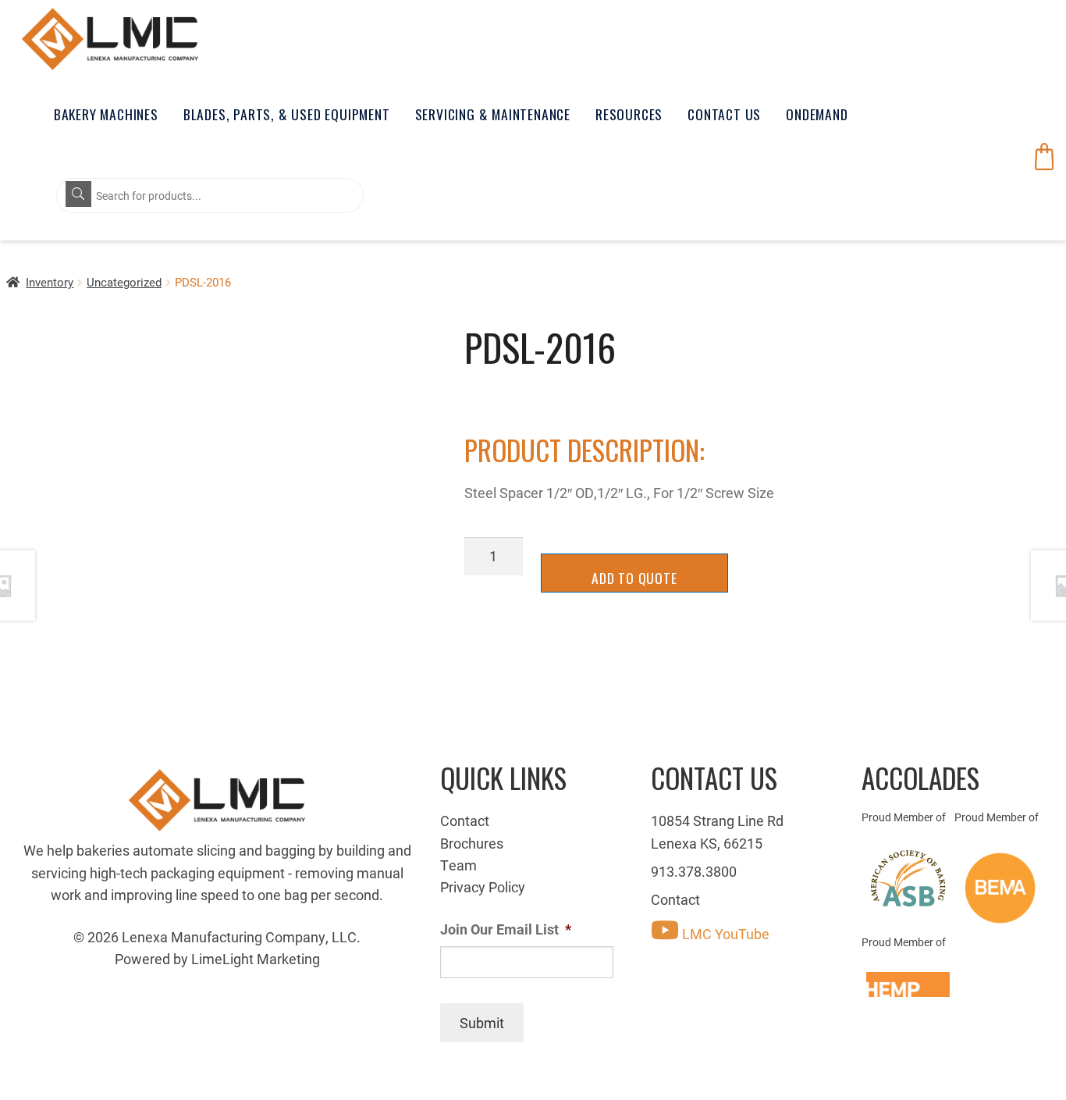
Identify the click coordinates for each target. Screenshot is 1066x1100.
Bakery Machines (106, 114)
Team (458, 865)
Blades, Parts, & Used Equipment (286, 114)
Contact (464, 820)
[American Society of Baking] (908, 878)
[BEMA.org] (1000, 888)
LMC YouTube (724, 933)
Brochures (471, 843)
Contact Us (724, 114)
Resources (629, 114)
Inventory (49, 282)
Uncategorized (124, 282)
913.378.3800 (694, 871)
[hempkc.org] (908, 984)
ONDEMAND (816, 114)
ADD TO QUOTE (634, 578)
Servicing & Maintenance (492, 114)
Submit (482, 1022)
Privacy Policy (482, 887)
